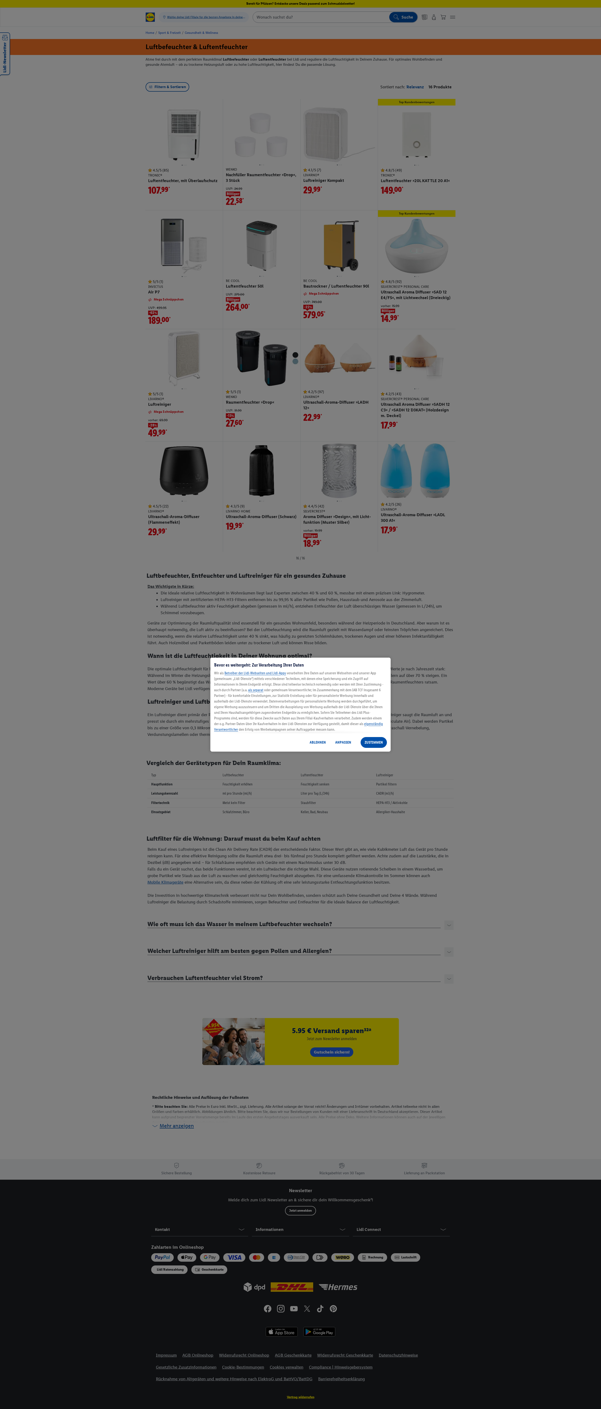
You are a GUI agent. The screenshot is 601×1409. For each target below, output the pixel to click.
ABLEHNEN (318, 742)
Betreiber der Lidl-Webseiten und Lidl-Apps (255, 673)
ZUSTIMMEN (374, 742)
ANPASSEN (343, 742)
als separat (255, 690)
